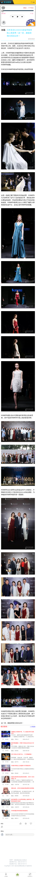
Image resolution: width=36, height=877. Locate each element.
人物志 (6, 876)
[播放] (17, 17)
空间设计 (30, 876)
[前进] (23, 16)
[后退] (12, 16)
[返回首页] (5, 22)
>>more (32, 726)
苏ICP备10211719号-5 (20, 860)
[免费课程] (30, 25)
